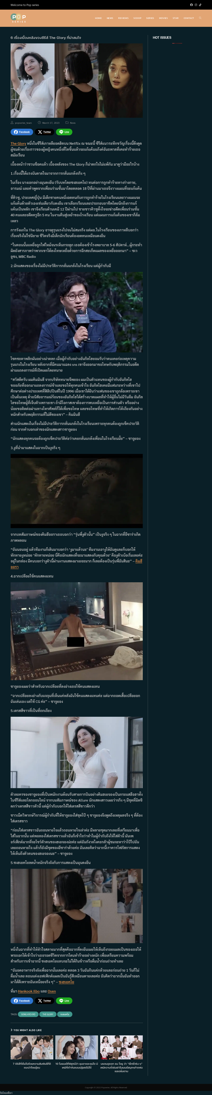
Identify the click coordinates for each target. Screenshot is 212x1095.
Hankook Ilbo (29, 991)
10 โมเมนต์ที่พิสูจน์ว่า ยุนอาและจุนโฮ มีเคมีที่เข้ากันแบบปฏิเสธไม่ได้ (76, 1065)
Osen (52, 991)
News (73, 122)
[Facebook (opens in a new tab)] (191, 4)
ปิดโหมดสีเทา (6, 1092)
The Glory (18, 143)
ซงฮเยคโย (66, 981)
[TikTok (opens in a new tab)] (199, 4)
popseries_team (23, 122)
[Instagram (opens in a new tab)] (196, 4)
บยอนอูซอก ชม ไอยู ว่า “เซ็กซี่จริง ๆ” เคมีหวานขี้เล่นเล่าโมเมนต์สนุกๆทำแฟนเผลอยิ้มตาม (121, 1067)
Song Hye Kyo (28, 1014)
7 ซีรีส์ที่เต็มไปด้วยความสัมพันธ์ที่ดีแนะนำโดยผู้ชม (32, 1065)
